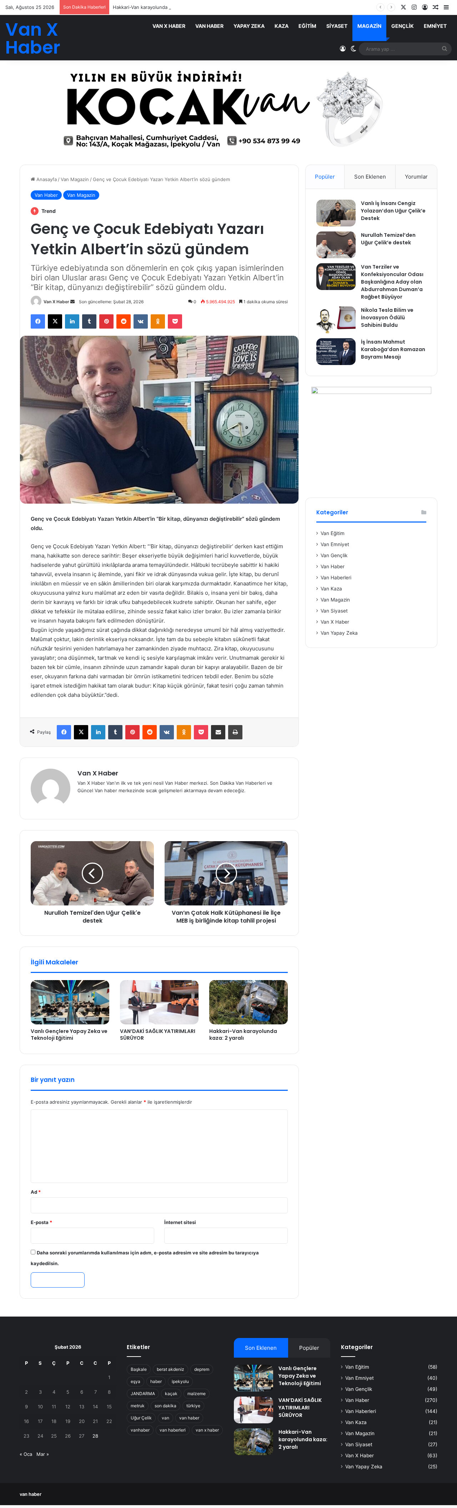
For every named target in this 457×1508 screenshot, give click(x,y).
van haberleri (173, 1430)
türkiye (193, 1405)
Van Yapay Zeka (339, 633)
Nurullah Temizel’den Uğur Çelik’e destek (388, 238)
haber (156, 1381)
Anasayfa (46, 179)
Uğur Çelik (141, 1417)
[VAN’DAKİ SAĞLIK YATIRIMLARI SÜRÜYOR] (159, 1002)
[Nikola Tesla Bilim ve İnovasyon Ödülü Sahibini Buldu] (336, 319)
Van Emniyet (335, 544)
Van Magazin (75, 179)
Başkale (139, 1369)
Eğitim (307, 26)
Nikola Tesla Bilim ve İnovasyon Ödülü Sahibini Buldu (387, 317)
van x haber (207, 1430)
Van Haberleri (336, 577)
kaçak (171, 1393)
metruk (138, 1405)
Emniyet (435, 26)
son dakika (165, 1405)
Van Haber (209, 26)
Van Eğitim (333, 533)
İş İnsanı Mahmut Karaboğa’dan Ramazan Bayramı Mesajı (393, 349)
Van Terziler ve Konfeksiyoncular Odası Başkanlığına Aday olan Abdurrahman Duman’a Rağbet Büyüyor (392, 281)
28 (95, 1436)
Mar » (42, 1454)
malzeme (196, 1393)
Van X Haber (168, 26)
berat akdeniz (170, 1369)
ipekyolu (180, 1381)
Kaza (281, 26)
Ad (36, 1192)
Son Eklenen (370, 176)
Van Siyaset (334, 611)
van (165, 1417)
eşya (135, 1381)
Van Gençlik (334, 555)
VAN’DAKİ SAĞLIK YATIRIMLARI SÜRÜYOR (157, 1035)
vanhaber (140, 1430)
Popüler (325, 176)
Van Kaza (331, 588)
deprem (201, 1369)
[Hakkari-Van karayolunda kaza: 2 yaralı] (248, 1002)
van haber (189, 1417)
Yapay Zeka (249, 26)
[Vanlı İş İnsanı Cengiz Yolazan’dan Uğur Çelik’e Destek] (336, 213)
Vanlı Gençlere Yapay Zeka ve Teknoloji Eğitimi (69, 1035)
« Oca (26, 1454)
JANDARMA (143, 1393)
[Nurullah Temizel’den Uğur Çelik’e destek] (336, 244)
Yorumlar (416, 176)
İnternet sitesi (180, 1222)
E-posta (41, 1222)
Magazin (369, 26)
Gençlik (402, 26)
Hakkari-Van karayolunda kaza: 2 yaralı (155, 7)
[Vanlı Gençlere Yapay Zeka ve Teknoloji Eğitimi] (70, 1002)
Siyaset (336, 26)
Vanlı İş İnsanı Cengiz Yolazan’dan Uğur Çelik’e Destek (393, 211)
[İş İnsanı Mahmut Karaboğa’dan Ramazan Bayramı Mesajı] (336, 351)
